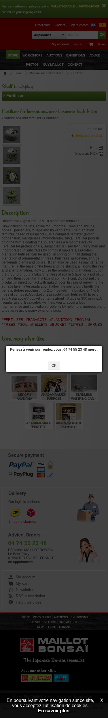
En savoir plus (53, 710)
